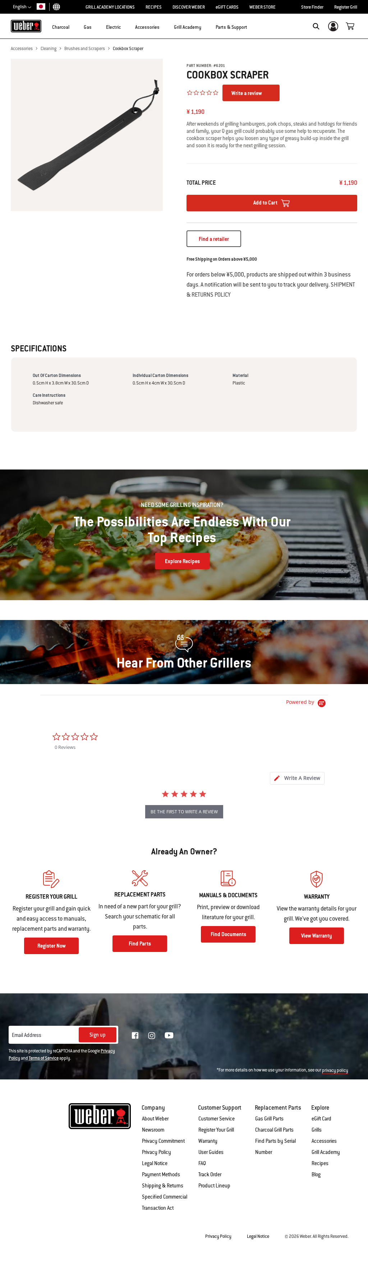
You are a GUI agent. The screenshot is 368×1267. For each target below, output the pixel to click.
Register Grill (345, 7)
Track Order (209, 1174)
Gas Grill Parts (269, 1118)
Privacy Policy (156, 1152)
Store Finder (312, 7)
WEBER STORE (262, 7)
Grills (317, 1130)
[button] (74, 25)
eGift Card (321, 1118)
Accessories (22, 48)
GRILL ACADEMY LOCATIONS (110, 7)
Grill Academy (326, 1152)
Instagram (151, 1035)
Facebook (135, 1035)
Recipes (320, 1163)
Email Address (26, 1035)
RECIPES (154, 7)
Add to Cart (266, 202)
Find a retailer (214, 239)
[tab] (297, 778)
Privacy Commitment (163, 1141)
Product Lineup (214, 1185)
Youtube (169, 1035)
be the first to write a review (184, 812)
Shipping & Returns (162, 1185)
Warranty (207, 1141)
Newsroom (153, 1130)
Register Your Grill (216, 1130)
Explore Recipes (182, 561)
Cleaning (48, 48)
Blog (316, 1174)
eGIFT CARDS (227, 7)
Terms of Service (44, 1058)
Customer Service (216, 1118)
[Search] (316, 26)
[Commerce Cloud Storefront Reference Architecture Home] (26, 26)
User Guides (211, 1152)
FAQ (202, 1163)
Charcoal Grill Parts (274, 1130)
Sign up (97, 1035)
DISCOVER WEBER (188, 7)
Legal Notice (154, 1163)
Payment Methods (161, 1174)
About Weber (155, 1118)
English (20, 7)
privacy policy (335, 1070)
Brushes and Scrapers (84, 48)
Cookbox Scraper (128, 48)
